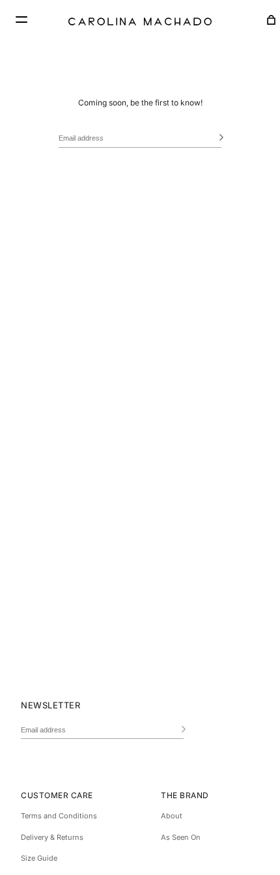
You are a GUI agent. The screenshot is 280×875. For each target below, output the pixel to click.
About (171, 815)
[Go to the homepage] (140, 21)
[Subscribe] (218, 139)
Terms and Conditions (59, 815)
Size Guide (39, 858)
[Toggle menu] (19, 19)
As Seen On (181, 837)
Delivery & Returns (52, 837)
